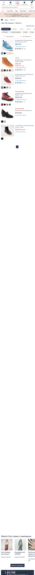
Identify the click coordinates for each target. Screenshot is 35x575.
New (16, 11)
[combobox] (15, 7)
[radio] (2, 53)
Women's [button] (5, 32)
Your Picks (10, 11)
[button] (3, 3)
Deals (3, 11)
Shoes (6, 20)
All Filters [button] (10, 36)
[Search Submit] (32, 7)
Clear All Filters (30, 25)
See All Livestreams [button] (17, 565)
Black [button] (25, 32)
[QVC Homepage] (2, 20)
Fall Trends (23, 11)
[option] (17, 15)
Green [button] (32, 32)
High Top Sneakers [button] (16, 32)
